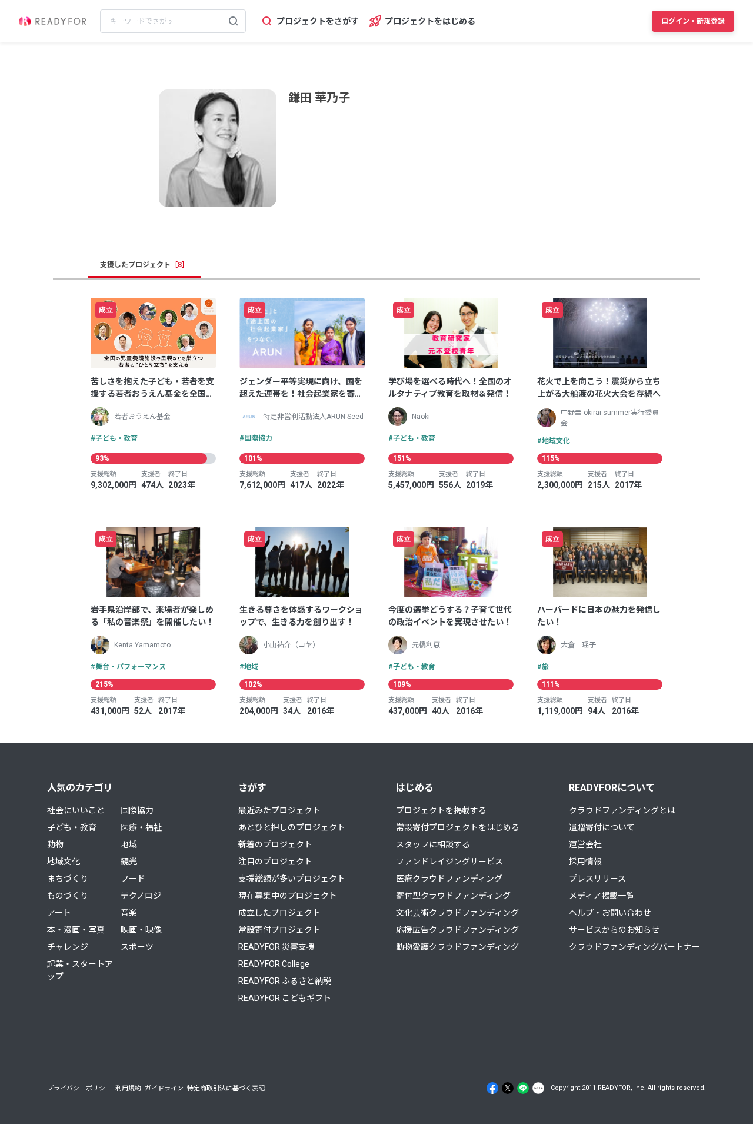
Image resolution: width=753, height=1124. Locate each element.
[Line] (523, 1088)
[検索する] (233, 21)
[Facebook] (492, 1088)
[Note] (538, 1088)
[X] (508, 1088)
